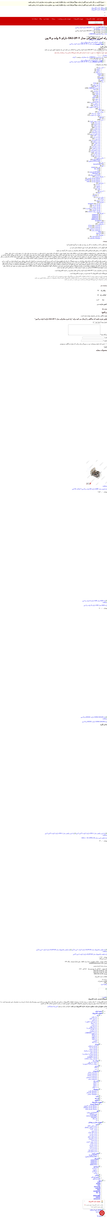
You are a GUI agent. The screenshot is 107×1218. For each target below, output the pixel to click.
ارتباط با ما (34, 19)
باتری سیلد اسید (96, 146)
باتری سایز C (95, 156)
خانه (106, 34)
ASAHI (100, 78)
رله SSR (94, 1039)
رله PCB (94, 1036)
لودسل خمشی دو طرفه (90, 1050)
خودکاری (97, 188)
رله (103, 34)
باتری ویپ (97, 139)
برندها (53, 19)
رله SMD (94, 1037)
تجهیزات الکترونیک (78, 19)
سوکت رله (101, 112)
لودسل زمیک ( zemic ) (94, 211)
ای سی (102, 191)
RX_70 (96, 169)
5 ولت (74, 57)
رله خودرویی (96, 105)
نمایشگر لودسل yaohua (92, 180)
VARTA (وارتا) (96, 159)
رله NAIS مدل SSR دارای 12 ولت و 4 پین (95, 605)
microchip (97, 1186)
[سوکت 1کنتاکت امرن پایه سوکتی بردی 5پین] (92, 42)
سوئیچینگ (101, 235)
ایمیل (105, 340)
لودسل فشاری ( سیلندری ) (93, 208)
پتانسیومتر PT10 (94, 225)
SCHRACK (98, 220)
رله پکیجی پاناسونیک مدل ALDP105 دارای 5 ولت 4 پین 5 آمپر (90, 954)
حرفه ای (98, 184)
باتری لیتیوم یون (96, 140)
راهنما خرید (46, 19)
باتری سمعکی (96, 142)
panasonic (97, 1198)
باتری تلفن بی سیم (95, 134)
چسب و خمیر (100, 200)
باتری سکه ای (96, 131)
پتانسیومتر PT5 (92, 1072)
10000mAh (95, 214)
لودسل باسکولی (92, 1046)
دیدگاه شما (103, 334)
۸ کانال (98, 70)
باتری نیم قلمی (96, 148)
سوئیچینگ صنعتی (92, 1094)
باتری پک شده (96, 154)
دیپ (96, 194)
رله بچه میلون (96, 85)
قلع (103, 166)
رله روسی (97, 100)
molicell (99, 74)
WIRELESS (94, 219)
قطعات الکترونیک (91, 19)
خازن (102, 162)
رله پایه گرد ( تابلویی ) (94, 107)
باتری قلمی (97, 143)
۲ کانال (95, 1082)
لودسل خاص (93, 1052)
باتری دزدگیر (96, 145)
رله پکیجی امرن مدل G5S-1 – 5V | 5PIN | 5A (94, 838)
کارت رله (101, 67)
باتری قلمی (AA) (92, 1126)
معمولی (98, 186)
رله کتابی (97, 94)
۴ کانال (98, 69)
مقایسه (105, 55)
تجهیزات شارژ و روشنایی (65, 19)
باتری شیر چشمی (95, 151)
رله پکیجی (97, 93)
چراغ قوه (101, 183)
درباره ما (104, 979)
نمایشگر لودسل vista (93, 181)
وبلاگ (40, 19)
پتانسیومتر (101, 224)
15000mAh (95, 216)
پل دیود (102, 116)
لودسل (102, 202)
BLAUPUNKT (97, 164)
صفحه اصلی (100, 19)
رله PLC (94, 1042)
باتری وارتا (97, 127)
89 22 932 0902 (98, 973)
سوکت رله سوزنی (95, 115)
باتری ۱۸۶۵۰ (96, 135)
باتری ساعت (96, 126)
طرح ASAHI (93, 1114)
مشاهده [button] (105, 486)
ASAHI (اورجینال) (95, 175)
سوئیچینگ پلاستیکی (95, 238)
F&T (100, 118)
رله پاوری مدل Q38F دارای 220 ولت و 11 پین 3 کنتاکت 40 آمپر (89, 489)
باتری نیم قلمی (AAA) (91, 1127)
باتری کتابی (97, 153)
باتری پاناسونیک (96, 132)
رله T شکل (97, 86)
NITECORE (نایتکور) (94, 161)
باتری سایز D (95, 123)
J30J (99, 75)
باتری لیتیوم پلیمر (95, 150)
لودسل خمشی (96, 207)
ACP (100, 110)
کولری (102, 77)
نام (106, 337)
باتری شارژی (96, 129)
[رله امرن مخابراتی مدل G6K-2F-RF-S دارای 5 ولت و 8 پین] (86, 44)
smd (94, 195)
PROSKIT (95, 173)
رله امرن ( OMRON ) (95, 57)
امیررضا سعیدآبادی (52, 1006)
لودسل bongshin (92, 1057)
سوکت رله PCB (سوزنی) (90, 1064)
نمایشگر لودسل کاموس (93, 178)
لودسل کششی (96, 210)
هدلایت (102, 199)
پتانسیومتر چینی (96, 230)
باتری (102, 119)
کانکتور (102, 222)
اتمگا (99, 192)
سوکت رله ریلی (96, 113)
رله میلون (97, 99)
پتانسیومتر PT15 (94, 227)
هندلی (98, 189)
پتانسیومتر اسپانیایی (94, 228)
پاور (99, 108)
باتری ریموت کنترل (95, 121)
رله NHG (94, 1034)
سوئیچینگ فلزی (96, 236)
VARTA (98, 1197)
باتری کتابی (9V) (92, 1137)
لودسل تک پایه (96, 205)
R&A (99, 232)
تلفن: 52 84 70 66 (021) (100, 970)
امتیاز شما (104, 322)
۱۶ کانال (98, 72)
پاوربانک (101, 213)
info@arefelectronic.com (96, 963)
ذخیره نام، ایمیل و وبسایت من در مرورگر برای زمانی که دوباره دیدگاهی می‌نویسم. (82, 344)
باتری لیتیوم (97, 124)
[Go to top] (106, 1008)
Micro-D (98, 233)
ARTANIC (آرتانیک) (95, 172)
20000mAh (95, 217)
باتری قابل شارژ (92, 1132)
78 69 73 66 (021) (98, 972)
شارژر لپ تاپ (100, 197)
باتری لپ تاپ (96, 137)
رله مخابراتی (84, 57)
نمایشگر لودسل (99, 176)
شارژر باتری (100, 158)
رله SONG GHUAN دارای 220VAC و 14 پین (94, 721)
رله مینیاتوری (96, 104)
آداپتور (102, 80)
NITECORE (96, 1195)
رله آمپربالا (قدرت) (95, 102)
